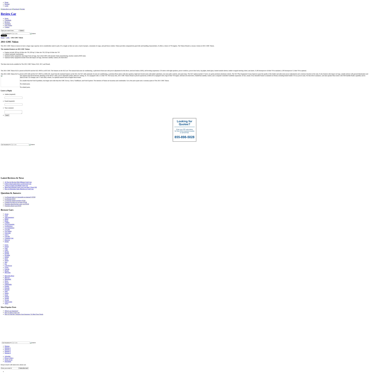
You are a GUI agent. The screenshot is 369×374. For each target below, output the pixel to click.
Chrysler (7, 236)
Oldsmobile (8, 284)
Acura (6, 214)
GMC (8, 38)
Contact (7, 27)
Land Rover (8, 265)
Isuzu (6, 259)
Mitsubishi (8, 279)
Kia (6, 264)
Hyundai (7, 255)
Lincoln (7, 269)
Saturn (7, 293)
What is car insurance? (11, 311)
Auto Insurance (9, 217)
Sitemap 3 (8, 351)
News (6, 281)
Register (7, 4)
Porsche (7, 288)
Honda (7, 252)
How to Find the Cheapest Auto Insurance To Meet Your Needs (24, 314)
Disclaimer (8, 361)
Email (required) (10, 101)
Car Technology (9, 228)
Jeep (6, 262)
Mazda (7, 271)
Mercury (7, 277)
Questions (8, 23)
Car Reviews (8, 226)
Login (6, 6)
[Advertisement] (184, 159)
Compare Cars (9, 238)
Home (6, 2)
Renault (7, 289)
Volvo (6, 303)
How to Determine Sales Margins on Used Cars (19, 189)
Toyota (7, 300)
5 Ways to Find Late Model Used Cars (16, 185)
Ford (6, 248)
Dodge (7, 241)
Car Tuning (8, 231)
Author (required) (10, 94)
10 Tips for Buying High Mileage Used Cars (18, 182)
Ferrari (7, 246)
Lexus (6, 267)
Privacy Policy (9, 358)
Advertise (7, 356)
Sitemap (7, 346)
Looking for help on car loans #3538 (16, 202)
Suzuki (7, 298)
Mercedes (7, 272)
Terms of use (8, 360)
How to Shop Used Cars (12, 312)
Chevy (7, 235)
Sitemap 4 (8, 353)
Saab (6, 291)
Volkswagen (8, 302)
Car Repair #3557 (10, 199)
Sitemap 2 (8, 349)
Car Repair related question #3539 (15, 200)
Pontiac (7, 286)
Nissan (7, 283)
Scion (6, 295)
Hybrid (7, 253)
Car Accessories (9, 224)
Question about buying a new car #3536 (17, 204)
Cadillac (7, 222)
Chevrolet (8, 233)
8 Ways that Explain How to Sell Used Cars (18, 184)
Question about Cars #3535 (13, 206)
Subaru (7, 296)
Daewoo (7, 240)
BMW (6, 219)
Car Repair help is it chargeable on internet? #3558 (20, 197)
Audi (6, 215)
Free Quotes (8, 25)
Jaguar (7, 260)
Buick (6, 221)
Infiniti (7, 257)
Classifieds (8, 20)
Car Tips (7, 229)
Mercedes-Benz (9, 276)
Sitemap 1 (8, 348)
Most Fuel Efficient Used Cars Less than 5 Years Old (21, 187)
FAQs (6, 245)
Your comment (9, 108)
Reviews (7, 22)
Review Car (8, 13)
